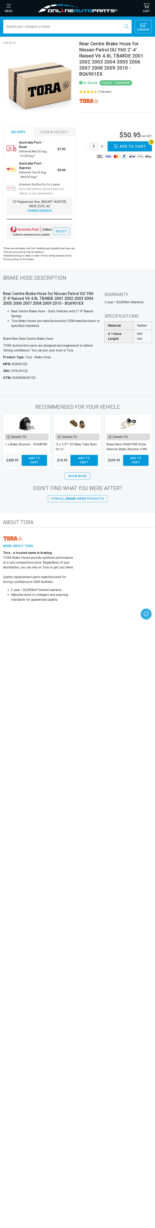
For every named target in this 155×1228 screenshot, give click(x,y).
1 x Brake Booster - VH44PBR (26, 444)
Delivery (18, 132)
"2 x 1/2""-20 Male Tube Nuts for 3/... (76, 446)
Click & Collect (54, 132)
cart (146, 11)
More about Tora (18, 546)
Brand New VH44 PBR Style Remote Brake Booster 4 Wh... (127, 446)
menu (9, 11)
